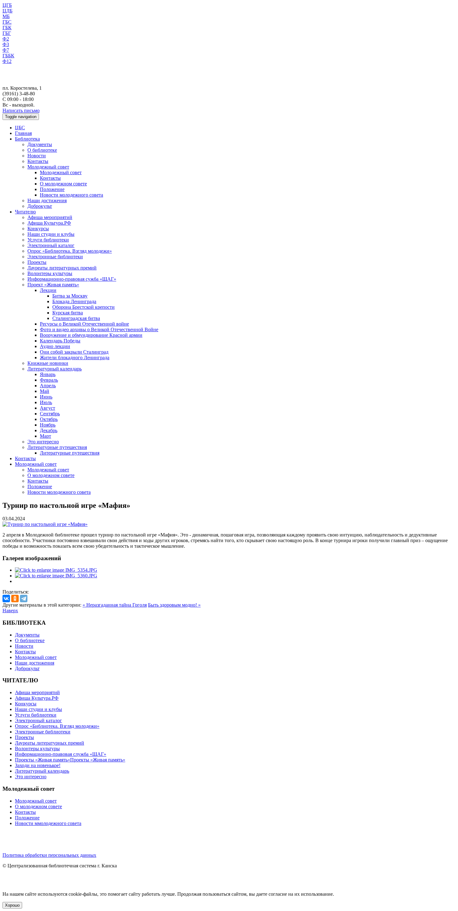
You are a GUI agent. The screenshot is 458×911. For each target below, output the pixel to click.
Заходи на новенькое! (37, 765)
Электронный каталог (50, 245)
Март (45, 436)
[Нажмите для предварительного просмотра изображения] (45, 524)
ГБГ (6, 33)
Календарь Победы (60, 340)
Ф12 (7, 61)
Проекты (36, 262)
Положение (52, 189)
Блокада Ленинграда (74, 301)
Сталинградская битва (76, 318)
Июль (46, 402)
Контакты (37, 161)
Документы (39, 144)
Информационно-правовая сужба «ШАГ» (71, 279)
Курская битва (67, 312)
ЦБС (20, 127)
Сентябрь (50, 413)
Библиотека (27, 138)
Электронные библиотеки (55, 256)
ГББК (8, 55)
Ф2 (5, 38)
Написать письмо (21, 110)
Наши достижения (47, 200)
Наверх (10, 610)
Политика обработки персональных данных (49, 855)
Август (47, 408)
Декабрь (48, 430)
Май (44, 391)
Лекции (48, 290)
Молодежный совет (48, 166)
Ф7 (5, 50)
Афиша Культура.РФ (49, 223)
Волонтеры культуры (49, 273)
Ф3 (5, 44)
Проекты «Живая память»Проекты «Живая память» (70, 759)
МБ (6, 16)
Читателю (25, 211)
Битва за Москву (70, 295)
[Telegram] (23, 598)
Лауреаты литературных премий (62, 267)
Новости (36, 155)
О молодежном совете (63, 183)
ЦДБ (7, 10)
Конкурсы (38, 228)
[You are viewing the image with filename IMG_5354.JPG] (56, 570)
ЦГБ (7, 5)
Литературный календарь (54, 368)
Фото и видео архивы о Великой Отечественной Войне (99, 329)
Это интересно (43, 441)
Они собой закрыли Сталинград (74, 352)
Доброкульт (39, 206)
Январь (47, 374)
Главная (23, 133)
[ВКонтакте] (6, 598)
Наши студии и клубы (50, 234)
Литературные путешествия (57, 447)
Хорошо (12, 905)
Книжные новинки (47, 363)
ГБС (7, 22)
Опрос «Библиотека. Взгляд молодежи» (69, 251)
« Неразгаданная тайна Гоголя (115, 605)
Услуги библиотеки (48, 239)
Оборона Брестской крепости (83, 307)
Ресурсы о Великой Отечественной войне (84, 324)
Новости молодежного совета (71, 195)
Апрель (48, 385)
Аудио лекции (55, 346)
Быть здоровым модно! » (174, 605)
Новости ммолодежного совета (48, 823)
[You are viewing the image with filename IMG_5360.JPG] (56, 575)
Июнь (46, 396)
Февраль (49, 380)
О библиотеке (42, 150)
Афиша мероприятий (49, 217)
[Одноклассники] (15, 598)
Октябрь (49, 419)
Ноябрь (47, 424)
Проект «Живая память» (53, 284)
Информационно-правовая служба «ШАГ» (60, 754)
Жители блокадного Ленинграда (74, 357)
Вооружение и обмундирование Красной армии (91, 335)
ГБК (7, 27)
